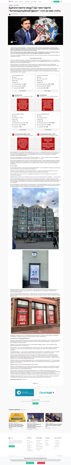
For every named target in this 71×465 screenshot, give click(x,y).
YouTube (57, 446)
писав (27, 375)
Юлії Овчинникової (18, 362)
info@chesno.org (59, 455)
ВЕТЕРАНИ (16, 423)
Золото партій (39, 443)
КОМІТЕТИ (51, 423)
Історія (28, 443)
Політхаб (39, 1)
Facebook (57, 440)
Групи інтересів (39, 448)
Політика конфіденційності (30, 450)
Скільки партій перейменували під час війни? (27, 364)
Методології (29, 445)
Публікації (21, 1)
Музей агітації (39, 445)
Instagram (57, 442)
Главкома (24, 379)
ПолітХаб (38, 442)
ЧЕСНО (12, 437)
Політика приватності (29, 447)
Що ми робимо (39, 437)
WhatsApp (57, 443)
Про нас (16, 1)
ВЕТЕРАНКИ (11, 423)
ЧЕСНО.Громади (39, 446)
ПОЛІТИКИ (16, 5)
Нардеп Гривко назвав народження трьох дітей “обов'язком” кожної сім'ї (53, 425)
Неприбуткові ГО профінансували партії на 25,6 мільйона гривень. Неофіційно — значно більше (38, 176)
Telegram (57, 445)
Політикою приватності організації (53, 460)
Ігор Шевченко (36, 152)
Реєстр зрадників (34, 1)
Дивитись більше (23, 409)
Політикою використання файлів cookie (35, 460)
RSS (46, 442)
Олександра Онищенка (36, 371)
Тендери (47, 445)
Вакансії (46, 443)
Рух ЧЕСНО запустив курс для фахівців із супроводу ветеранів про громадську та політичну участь (16, 426)
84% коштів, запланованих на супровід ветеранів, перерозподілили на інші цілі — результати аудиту (34, 426)
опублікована (19, 347)
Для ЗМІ (46, 440)
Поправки (38, 449)
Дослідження (27, 1)
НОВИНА (11, 5)
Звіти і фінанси (30, 442)
